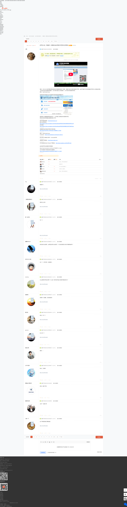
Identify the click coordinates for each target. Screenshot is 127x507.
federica (43, 161)
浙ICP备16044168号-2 (4, 500)
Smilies (54, 442)
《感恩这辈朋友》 (29, 199)
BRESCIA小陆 (28, 259)
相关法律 (1, 495)
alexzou (43, 166)
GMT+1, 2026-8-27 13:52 (4, 501)
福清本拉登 (44, 171)
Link (47, 442)
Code (51, 442)
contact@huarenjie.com (8, 470)
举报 (100, 178)
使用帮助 (1, 6)
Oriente (43, 168)
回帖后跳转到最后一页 (52, 452)
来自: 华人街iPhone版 (44, 188)
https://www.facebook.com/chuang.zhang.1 (54, 134)
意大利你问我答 (38, 36)
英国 (14, 0)
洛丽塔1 (27, 294)
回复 (42, 178)
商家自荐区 (2, 26)
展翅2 (43, 164)
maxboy (27, 277)
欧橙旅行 (1, 17)
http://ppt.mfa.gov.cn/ (52, 120)
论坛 (1, 13)
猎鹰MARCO (28, 241)
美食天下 (1, 30)
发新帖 (98, 39)
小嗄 (26, 49)
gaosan (27, 330)
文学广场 (1, 31)
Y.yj (26, 181)
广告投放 (1, 498)
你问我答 (1, 25)
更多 (1, 33)
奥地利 (18, 0)
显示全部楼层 (55, 49)
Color (43, 442)
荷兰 (16, 0)
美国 (12, 0)
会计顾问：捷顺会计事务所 (5, 505)
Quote (49, 442)
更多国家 (23, 0)
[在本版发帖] (125, 490)
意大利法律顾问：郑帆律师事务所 (6, 506)
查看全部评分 (42, 173)
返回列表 (27, 38)
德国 (11, 0)
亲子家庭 (1, 32)
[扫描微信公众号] (125, 494)
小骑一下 (27, 418)
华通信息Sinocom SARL (13, 502)
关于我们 (1, 493)
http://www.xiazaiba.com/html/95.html (63, 143)
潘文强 (26, 312)
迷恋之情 (27, 347)
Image (45, 442)
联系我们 (1, 494)
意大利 (6, 0)
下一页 (55, 41)
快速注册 (61, 55)
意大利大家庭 (31, 36)
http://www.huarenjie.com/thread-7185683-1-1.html (50, 130)
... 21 (51, 41)
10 (48, 41)
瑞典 (20, 0)
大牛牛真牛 (27, 365)
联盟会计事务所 (28, 383)
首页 (1, 11)
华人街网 (24, 36)
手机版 (1, 4)
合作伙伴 (1, 496)
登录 (1, 1)
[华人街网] (4, 10)
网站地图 (1, 499)
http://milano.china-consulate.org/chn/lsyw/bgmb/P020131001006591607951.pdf (57, 123)
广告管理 (1, 5)
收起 (100, 159)
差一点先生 (27, 217)
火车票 (1, 14)
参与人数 (42, 159)
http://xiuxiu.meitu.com (53, 140)
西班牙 (9, 0)
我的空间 (1, 16)
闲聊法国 (1, 24)
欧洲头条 (1, 19)
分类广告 (1, 12)
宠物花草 (1, 29)
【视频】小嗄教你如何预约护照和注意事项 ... (50, 36)
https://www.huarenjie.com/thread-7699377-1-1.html (51, 151)
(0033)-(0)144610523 (8, 463)
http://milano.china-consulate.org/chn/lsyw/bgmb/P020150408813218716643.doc (57, 126)
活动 (1, 18)
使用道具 (96, 178)
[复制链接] (74, 45)
